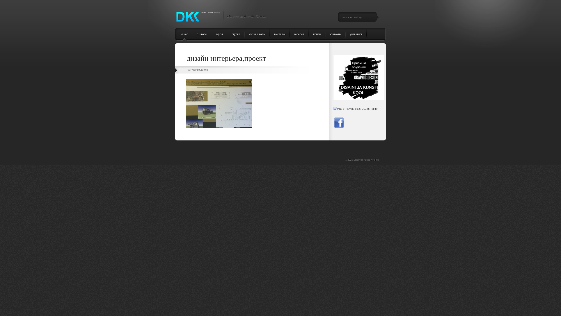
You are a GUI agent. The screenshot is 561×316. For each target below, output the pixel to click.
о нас (184, 34)
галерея (299, 34)
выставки (280, 34)
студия (236, 34)
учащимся (356, 34)
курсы (219, 34)
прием (317, 34)
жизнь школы (257, 34)
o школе (202, 34)
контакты (335, 34)
